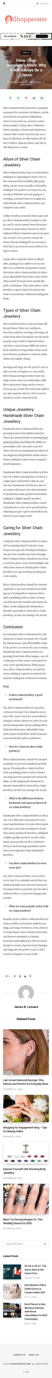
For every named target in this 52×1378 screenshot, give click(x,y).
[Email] (42, 98)
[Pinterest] (26, 98)
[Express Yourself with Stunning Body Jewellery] (26, 1153)
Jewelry (26, 53)
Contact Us (19, 1355)
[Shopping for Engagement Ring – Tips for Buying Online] (26, 1108)
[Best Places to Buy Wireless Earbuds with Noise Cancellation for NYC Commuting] (14, 1314)
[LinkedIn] (34, 98)
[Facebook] (10, 98)
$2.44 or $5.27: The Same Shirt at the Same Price (35, 1270)
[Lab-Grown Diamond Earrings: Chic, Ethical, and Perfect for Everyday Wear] (26, 1052)
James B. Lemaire (19, 82)
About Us (33, 1355)
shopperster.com (21, 1364)
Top (27, 1372)
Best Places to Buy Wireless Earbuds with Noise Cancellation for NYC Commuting (36, 1311)
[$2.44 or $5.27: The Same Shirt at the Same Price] (14, 1272)
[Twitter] (18, 98)
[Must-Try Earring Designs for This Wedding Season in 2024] (26, 1199)
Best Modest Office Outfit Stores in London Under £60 (35, 1289)
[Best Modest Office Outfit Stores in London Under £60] (14, 1291)
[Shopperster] (26, 19)
